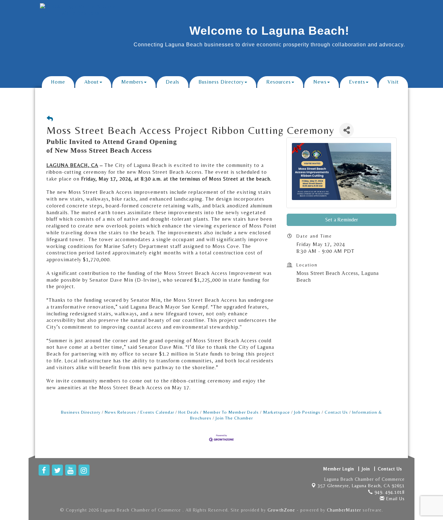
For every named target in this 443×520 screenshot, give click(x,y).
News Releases (120, 412)
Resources (278, 82)
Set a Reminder (341, 220)
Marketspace (276, 412)
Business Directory (221, 82)
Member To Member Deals (231, 412)
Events (357, 82)
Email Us (395, 498)
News (320, 82)
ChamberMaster (344, 510)
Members (132, 82)
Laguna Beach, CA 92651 (361, 485)
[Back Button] (50, 119)
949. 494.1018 (389, 492)
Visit (393, 82)
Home (58, 82)
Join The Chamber (234, 417)
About (91, 82)
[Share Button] (346, 130)
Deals (172, 82)
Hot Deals (188, 412)
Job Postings (307, 412)
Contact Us (336, 412)
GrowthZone (281, 510)
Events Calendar (157, 412)
